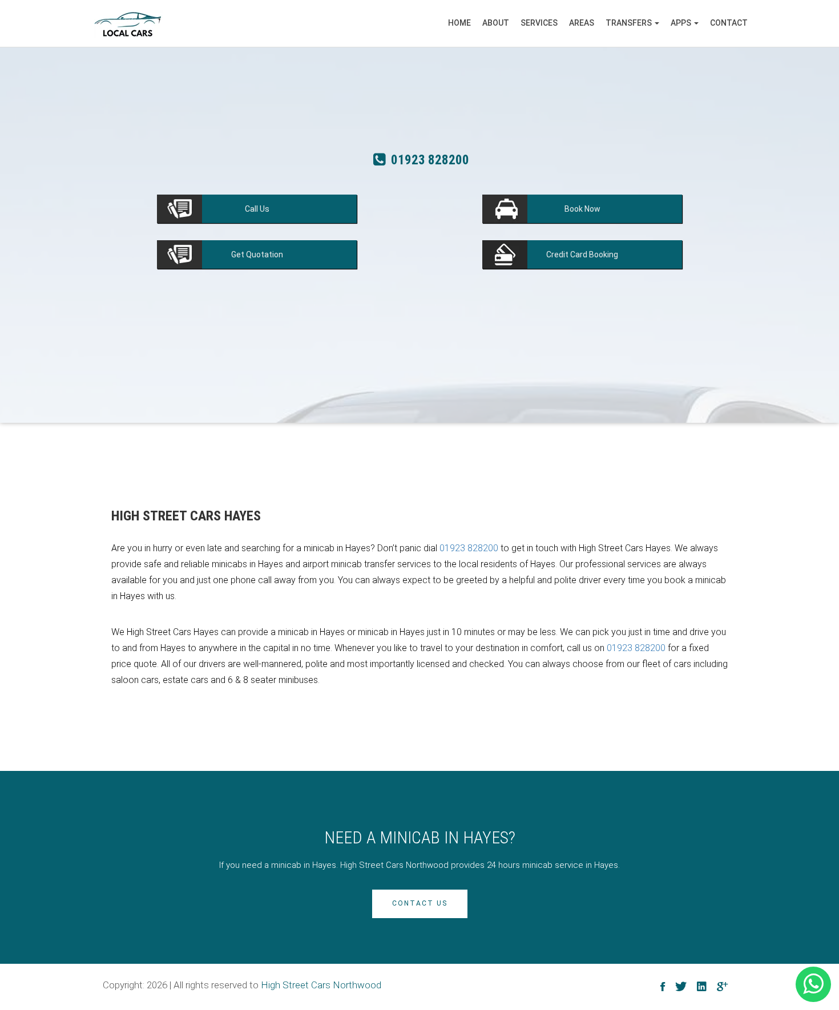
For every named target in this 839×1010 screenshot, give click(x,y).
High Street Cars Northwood (321, 985)
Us (257, 208)
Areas (581, 22)
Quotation (257, 254)
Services (539, 22)
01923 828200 (428, 164)
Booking (582, 254)
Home (459, 22)
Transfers (630, 22)
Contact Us (419, 903)
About (495, 22)
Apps (682, 22)
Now (582, 208)
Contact (729, 22)
